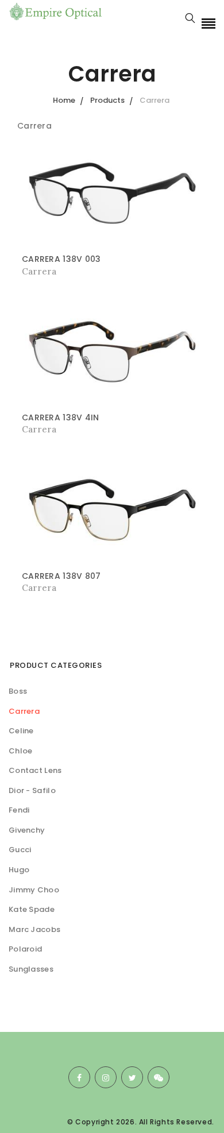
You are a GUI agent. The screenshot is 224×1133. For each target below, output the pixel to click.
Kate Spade (32, 909)
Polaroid (25, 948)
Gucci (20, 849)
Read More (46, 271)
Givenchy (27, 830)
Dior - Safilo (32, 790)
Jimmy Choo (34, 889)
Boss (18, 691)
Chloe (21, 750)
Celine (21, 730)
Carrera (24, 711)
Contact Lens (35, 770)
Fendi (19, 810)
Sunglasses (31, 969)
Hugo (19, 869)
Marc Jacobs (34, 929)
